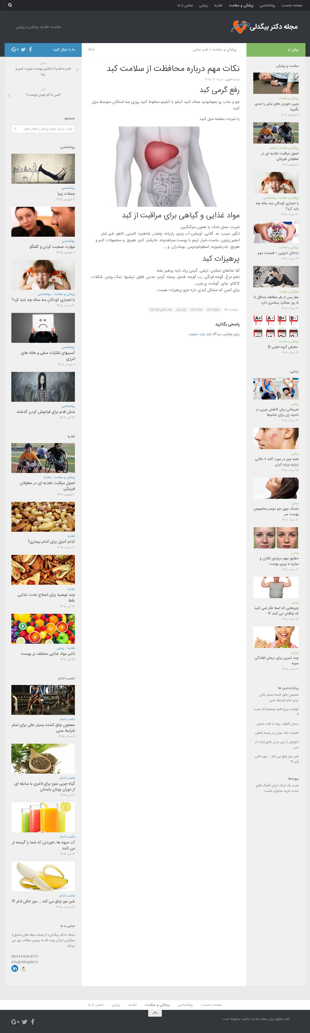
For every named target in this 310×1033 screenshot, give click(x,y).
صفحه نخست (292, 5)
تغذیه (218, 5)
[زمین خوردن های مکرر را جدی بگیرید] (276, 83)
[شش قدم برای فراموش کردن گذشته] (43, 387)
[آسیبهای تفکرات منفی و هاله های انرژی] (43, 328)
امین (228, 79)
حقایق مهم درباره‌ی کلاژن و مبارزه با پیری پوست (279, 561)
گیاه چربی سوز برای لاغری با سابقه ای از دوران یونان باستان (44, 787)
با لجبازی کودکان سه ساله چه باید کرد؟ (43, 300)
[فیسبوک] (30, 49)
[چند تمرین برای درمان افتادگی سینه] (276, 637)
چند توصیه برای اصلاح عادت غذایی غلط (46, 598)
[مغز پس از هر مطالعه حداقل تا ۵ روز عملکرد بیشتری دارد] (276, 276)
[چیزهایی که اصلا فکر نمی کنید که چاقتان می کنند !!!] (276, 587)
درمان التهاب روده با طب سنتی (278, 723)
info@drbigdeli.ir (24, 962)
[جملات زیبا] (43, 169)
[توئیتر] (23, 49)
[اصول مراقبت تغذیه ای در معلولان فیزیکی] (43, 458)
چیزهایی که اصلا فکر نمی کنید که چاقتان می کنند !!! (276, 610)
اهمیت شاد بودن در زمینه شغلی (277, 733)
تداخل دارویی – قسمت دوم (278, 253)
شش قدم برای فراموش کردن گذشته (46, 412)
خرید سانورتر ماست (277, 791)
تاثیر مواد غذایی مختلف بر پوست (48, 654)
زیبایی (203, 5)
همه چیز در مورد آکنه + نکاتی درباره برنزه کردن (277, 462)
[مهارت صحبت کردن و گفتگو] (43, 222)
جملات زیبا (66, 194)
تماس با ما (185, 5)
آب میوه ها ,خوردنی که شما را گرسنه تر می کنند (43, 845)
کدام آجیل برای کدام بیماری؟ (51, 542)
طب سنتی (200, 50)
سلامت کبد (196, 309)
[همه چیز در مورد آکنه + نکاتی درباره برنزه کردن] (276, 438)
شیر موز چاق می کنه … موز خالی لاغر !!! (43, 901)
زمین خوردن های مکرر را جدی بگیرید (277, 106)
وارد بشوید (197, 334)
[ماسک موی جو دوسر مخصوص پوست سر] (276, 488)
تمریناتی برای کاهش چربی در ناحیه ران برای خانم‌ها (277, 412)
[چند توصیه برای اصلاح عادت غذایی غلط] (43, 570)
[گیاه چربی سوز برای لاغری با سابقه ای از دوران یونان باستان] (43, 759)
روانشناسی (267, 5)
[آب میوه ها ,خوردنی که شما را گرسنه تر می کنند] (43, 817)
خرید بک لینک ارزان (285, 785)
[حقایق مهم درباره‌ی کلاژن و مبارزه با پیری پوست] (276, 537)
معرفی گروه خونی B (283, 347)
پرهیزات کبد (213, 309)
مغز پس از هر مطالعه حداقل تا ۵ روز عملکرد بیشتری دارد (276, 300)
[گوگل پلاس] (16, 49)
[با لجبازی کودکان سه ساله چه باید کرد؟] (43, 275)
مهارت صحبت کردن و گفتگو (52, 247)
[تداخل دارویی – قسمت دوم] (276, 232)
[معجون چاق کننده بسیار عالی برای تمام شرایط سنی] (43, 700)
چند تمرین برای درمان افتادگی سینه (277, 660)
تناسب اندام (67, 719)
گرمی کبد (181, 309)
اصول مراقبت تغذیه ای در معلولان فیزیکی (47, 486)
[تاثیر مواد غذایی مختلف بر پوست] (43, 629)
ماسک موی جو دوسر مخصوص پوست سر (276, 511)
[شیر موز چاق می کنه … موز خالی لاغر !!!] (43, 876)
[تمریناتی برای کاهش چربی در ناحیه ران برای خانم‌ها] (276, 388)
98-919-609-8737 (25, 956)
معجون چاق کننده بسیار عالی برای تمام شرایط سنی (43, 728)
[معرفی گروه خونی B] (276, 326)
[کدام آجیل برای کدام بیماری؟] (43, 517)
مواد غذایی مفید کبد (161, 309)
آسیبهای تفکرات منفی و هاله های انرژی (48, 356)
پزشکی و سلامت (241, 5)
